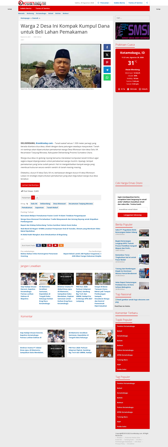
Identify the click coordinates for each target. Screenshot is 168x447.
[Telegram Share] (107, 70)
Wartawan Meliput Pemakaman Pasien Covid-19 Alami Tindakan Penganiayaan (53, 216)
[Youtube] (55, 245)
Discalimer (130, 444)
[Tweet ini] (107, 55)
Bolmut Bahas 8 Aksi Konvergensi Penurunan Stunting (39, 253)
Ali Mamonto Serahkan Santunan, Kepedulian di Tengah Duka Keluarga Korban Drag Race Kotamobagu (79, 337)
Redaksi (120, 437)
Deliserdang (45, 204)
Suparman (39, 207)
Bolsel (119, 331)
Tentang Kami (129, 440)
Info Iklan (138, 442)
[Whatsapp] (107, 77)
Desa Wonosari (59, 204)
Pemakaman (27, 207)
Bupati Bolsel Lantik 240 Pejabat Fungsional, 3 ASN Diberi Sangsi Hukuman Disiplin (82, 253)
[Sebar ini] (107, 47)
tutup (10, 9)
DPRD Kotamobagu (125, 355)
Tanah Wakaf (52, 207)
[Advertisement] (10, 51)
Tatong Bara (122, 360)
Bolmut (120, 345)
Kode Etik (118, 440)
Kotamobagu (122, 336)
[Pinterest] (49, 245)
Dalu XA (34, 204)
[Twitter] (44, 245)
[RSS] (61, 245)
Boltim (120, 341)
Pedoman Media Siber (132, 437)
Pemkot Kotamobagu (126, 326)
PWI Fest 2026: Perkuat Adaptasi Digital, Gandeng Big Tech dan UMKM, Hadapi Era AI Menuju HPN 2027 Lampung (84, 294)
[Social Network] (147, 3)
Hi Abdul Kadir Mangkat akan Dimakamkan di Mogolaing (44, 234)
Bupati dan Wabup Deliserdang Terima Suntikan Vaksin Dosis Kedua (49, 225)
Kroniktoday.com (44, 143)
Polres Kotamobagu (125, 350)
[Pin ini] (107, 62)
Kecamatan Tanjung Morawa (81, 204)
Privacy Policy (120, 444)
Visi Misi (139, 440)
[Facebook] (38, 245)
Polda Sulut (121, 369)
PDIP (119, 364)
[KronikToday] (32, 3)
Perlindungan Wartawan (123, 442)
